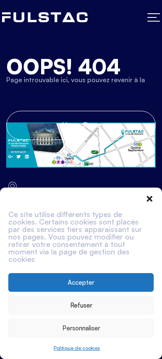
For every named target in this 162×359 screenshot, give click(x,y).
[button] (149, 198)
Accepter (81, 282)
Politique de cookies (77, 348)
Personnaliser (81, 328)
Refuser (81, 305)
